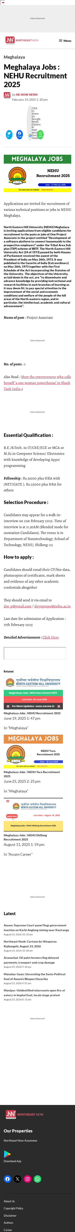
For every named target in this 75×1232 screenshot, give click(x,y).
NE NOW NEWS (27, 94)
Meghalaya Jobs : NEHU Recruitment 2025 (32, 713)
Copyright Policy (13, 1208)
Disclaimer (10, 1215)
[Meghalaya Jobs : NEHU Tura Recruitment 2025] (33, 767)
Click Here (50, 637)
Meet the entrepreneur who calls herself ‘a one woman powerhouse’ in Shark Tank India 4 (37, 382)
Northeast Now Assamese (20, 1140)
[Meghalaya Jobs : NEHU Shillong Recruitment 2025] (33, 830)
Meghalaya (14, 56)
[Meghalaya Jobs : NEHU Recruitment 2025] (33, 708)
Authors (8, 1222)
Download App (12, 1161)
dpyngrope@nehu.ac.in (52, 606)
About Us (9, 1201)
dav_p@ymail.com (17, 606)
